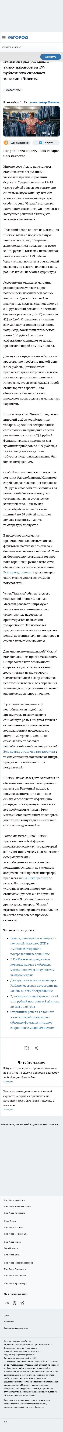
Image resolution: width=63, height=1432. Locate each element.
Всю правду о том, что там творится (29, 751)
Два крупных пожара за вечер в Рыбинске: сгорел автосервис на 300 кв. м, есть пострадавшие (34, 985)
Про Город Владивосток (15, 1275)
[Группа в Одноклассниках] (17, 142)
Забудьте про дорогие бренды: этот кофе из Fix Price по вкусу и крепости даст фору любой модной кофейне (31, 1074)
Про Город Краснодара (15, 1283)
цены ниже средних (33, 878)
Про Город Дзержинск (15, 1269)
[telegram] (37, 1047)
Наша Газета (10, 1221)
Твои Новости (11, 1248)
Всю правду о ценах (17, 572)
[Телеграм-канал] (46, 142)
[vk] (27, 1047)
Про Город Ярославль (14, 1213)
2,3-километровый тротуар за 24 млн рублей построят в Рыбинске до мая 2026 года (34, 1001)
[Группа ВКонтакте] (6, 1302)
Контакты (9, 1321)
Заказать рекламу (12, 46)
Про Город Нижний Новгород (18, 1262)
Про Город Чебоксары (15, 1200)
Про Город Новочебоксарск (17, 1206)
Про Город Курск (12, 1242)
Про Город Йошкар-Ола (15, 1233)
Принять (50, 56)
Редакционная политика (16, 1328)
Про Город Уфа (11, 1254)
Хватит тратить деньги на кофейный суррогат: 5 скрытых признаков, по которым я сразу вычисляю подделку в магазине (28, 1100)
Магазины (12, 90)
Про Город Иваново (13, 1227)
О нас (6, 1315)
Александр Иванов (44, 102)
